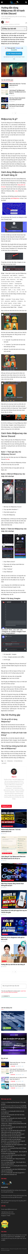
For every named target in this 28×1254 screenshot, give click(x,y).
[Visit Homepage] (14, 2)
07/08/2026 (4, 941)
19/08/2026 (12, 101)
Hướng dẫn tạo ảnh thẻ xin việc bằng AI (13, 964)
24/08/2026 (12, 87)
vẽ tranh (4, 763)
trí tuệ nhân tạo (18, 761)
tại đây (7, 459)
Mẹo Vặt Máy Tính (7, 853)
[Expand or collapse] (25, 28)
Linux (16, 191)
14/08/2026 (12, 108)
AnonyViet (13, 1074)
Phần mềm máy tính (7, 826)
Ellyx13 (7, 22)
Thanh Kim (13, 1066)
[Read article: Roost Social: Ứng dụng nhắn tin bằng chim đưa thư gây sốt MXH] (5, 1086)
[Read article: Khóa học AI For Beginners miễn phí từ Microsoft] (14, 926)
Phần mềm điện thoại (7, 880)
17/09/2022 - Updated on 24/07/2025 (11, 24)
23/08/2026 (12, 95)
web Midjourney (14, 198)
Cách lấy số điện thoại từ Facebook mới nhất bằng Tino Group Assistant (14, 1107)
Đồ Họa (4, 961)
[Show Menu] (2, 2)
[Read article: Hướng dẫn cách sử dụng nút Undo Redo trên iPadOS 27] (5, 1079)
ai (5, 761)
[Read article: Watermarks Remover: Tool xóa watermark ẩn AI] (4, 85)
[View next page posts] (15, 113)
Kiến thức (5, 907)
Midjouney (10, 761)
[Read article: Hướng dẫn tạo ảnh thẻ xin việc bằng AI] (14, 953)
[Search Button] (26, 2)
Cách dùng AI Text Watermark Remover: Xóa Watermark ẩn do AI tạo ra (17, 92)
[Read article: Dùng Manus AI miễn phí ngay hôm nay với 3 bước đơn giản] (4, 106)
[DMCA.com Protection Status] (4, 1224)
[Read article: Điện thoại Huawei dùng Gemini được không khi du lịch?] (4, 99)
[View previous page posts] (12, 113)
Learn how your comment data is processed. (13, 991)
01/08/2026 (4, 966)
